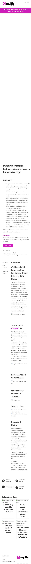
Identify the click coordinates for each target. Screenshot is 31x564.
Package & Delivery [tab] (5, 272)
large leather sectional (21, 255)
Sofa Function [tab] (4, 266)
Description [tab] (5, 262)
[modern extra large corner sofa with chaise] (15, 89)
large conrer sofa (10, 255)
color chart (17, 232)
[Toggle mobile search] (25, 2)
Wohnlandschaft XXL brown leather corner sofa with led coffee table (23, 532)
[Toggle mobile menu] (28, 2)
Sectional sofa (12, 253)
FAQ (12, 458)
